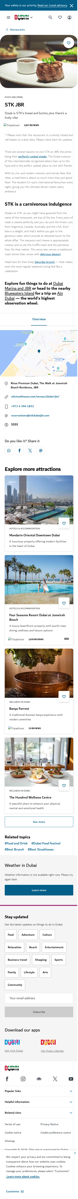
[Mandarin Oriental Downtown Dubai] (39, 500)
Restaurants (17, 29)
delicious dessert (50, 254)
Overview (39, 319)
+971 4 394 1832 (22, 406)
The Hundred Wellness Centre (30, 797)
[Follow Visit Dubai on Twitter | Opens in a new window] (55, 1079)
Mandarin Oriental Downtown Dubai (34, 535)
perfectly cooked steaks (32, 156)
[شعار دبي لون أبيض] (16, 1069)
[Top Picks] (60, 17)
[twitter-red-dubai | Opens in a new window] (30, 450)
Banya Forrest (19, 708)
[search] (50, 17)
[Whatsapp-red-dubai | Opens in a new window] (9, 450)
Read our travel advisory (52, 5)
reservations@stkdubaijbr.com (30, 415)
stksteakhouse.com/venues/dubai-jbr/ (35, 396)
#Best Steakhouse (41, 849)
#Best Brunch (14, 849)
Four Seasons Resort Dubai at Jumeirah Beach (37, 617)
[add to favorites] (68, 42)
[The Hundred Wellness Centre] (39, 762)
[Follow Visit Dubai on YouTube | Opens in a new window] (71, 1079)
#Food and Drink (16, 843)
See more (39, 821)
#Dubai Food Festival (45, 843)
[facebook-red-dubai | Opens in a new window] (19, 450)
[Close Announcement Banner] (71, 5)
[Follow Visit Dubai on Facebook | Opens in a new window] (7, 1079)
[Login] (69, 17)
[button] (15, 1191)
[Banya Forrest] (39, 673)
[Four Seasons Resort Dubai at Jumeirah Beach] (39, 579)
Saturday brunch (44, 262)
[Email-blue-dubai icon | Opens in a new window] (41, 450)
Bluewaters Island (19, 293)
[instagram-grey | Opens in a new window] (23, 1079)
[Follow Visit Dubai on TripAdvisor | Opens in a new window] (39, 1079)
